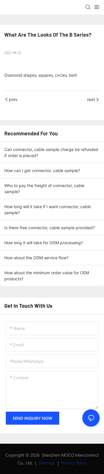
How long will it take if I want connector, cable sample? (47, 209)
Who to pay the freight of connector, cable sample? (44, 188)
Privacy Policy (74, 463)
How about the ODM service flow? (36, 257)
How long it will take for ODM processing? (43, 242)
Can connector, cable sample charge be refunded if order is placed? (51, 152)
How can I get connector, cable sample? (42, 170)
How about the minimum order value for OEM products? (46, 275)
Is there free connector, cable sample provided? (49, 227)
